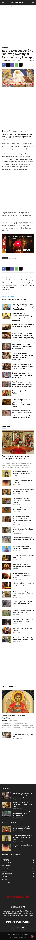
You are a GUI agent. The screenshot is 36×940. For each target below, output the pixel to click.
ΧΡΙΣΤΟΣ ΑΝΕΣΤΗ (13, 258)
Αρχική (3, 7)
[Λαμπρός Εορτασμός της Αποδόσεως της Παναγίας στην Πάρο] (6, 805)
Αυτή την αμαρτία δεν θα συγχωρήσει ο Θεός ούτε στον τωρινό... (22, 566)
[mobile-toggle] (3, 2)
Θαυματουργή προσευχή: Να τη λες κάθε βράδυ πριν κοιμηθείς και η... (23, 539)
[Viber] (12, 65)
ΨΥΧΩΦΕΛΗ (10, 7)
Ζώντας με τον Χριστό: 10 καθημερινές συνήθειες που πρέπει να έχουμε (22, 366)
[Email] (21, 65)
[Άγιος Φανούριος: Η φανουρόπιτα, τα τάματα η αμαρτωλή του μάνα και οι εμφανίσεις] (6, 316)
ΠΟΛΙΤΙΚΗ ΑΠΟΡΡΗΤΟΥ (22, 934)
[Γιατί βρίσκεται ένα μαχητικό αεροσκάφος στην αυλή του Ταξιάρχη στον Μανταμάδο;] (6, 384)
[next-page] (6, 422)
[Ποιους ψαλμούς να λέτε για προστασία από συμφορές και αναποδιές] (6, 501)
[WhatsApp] (16, 65)
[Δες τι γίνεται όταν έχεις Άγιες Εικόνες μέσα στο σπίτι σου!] (18, 442)
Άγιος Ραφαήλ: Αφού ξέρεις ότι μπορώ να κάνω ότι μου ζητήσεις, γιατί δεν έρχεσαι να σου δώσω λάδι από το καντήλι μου (9, 285)
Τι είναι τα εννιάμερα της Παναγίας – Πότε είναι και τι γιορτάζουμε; (22, 375)
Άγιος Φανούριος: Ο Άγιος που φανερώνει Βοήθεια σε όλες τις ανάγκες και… (23, 346)
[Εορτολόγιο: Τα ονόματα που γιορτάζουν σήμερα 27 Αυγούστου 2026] (6, 735)
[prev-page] (3, 422)
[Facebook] (4, 65)
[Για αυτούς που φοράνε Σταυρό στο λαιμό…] (6, 483)
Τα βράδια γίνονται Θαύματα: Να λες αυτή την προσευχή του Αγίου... (22, 473)
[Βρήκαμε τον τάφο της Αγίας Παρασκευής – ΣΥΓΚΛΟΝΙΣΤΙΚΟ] (6, 549)
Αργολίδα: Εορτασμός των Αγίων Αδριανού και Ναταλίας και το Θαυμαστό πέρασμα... (23, 795)
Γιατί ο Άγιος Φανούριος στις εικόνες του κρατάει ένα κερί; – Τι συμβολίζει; (23, 307)
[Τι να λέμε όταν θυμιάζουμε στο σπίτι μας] (6, 630)
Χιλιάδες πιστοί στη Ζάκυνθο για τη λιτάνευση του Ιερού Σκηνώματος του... (23, 813)
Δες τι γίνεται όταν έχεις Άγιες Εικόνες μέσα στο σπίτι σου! (15, 457)
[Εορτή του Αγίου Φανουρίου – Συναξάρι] (18, 701)
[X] (8, 65)
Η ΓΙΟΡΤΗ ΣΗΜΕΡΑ (9, 686)
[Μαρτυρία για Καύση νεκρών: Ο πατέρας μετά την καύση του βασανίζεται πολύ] (6, 576)
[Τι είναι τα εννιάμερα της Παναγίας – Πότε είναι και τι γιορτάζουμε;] (6, 375)
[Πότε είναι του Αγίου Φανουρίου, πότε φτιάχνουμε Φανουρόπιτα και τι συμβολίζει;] (6, 355)
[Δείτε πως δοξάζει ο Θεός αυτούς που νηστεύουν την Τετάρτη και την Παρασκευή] (6, 585)
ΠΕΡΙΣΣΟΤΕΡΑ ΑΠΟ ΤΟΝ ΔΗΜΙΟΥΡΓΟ (14, 300)
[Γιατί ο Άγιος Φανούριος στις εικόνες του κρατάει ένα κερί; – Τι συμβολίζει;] (6, 307)
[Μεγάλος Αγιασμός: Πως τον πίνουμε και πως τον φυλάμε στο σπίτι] (6, 594)
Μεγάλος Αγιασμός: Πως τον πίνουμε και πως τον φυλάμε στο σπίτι (23, 593)
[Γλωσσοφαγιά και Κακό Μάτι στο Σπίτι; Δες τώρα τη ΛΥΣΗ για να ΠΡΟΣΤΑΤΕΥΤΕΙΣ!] (6, 622)
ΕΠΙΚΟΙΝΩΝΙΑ (11, 934)
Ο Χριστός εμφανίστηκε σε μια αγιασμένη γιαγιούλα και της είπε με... (23, 529)
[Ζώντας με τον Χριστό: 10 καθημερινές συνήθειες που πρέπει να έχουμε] (6, 366)
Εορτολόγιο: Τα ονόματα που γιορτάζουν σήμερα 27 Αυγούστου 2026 (23, 734)
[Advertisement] (18, 28)
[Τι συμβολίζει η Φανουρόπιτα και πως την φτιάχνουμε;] (6, 327)
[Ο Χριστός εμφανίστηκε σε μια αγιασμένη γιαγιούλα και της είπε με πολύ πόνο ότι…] (6, 530)
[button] (33, 2)
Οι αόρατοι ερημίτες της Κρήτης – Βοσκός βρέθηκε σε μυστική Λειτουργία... (23, 603)
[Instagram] (18, 927)
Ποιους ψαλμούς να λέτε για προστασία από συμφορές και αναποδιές (22, 500)
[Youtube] (23, 928)
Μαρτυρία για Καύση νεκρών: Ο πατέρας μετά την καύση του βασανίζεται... (22, 575)
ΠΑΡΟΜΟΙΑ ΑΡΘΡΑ (8, 296)
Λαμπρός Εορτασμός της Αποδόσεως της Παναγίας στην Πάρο (22, 804)
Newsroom (7, 60)
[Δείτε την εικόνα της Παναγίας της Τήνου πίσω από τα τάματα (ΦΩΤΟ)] (6, 613)
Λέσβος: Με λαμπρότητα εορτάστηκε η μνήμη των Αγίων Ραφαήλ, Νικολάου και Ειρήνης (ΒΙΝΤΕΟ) (26, 283)
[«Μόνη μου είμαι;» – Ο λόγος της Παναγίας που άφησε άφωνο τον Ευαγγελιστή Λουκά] (6, 402)
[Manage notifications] (32, 936)
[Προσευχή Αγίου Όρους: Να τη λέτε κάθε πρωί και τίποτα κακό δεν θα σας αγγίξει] (6, 492)
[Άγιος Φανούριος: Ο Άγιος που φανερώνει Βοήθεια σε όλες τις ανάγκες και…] (6, 346)
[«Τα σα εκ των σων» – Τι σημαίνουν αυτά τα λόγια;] (6, 558)
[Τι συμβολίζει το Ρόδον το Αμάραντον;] (6, 393)
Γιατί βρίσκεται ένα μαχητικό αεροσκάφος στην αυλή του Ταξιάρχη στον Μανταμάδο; (22, 384)
